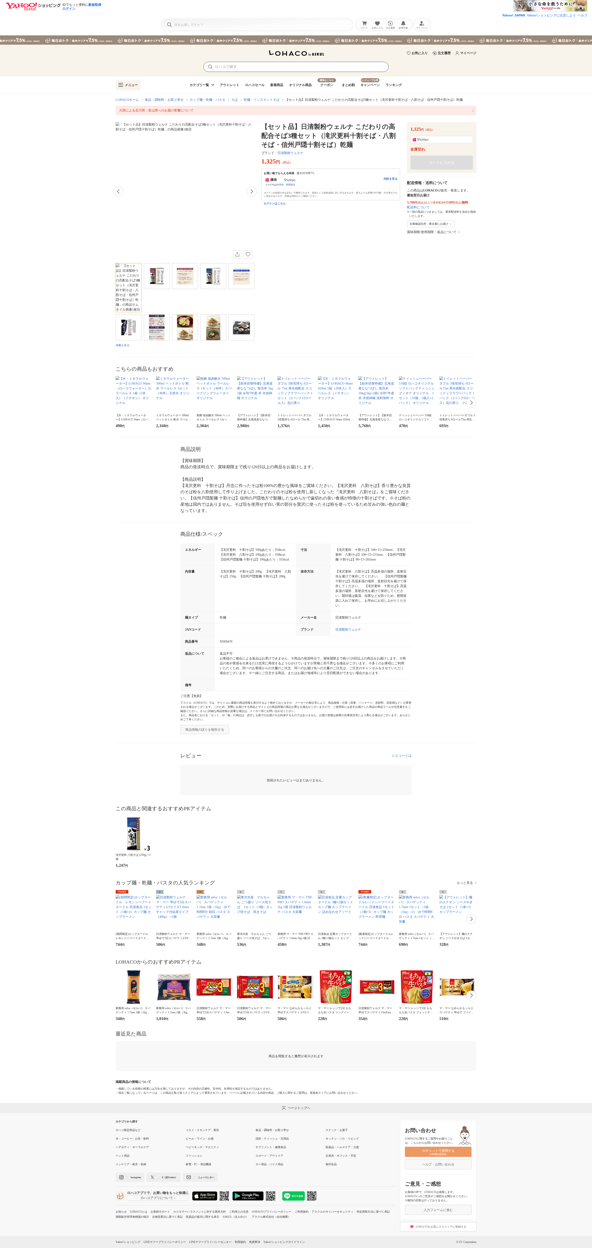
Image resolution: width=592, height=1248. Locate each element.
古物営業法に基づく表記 (167, 1216)
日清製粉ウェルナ (290, 153)
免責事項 (254, 1242)
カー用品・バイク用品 (269, 1164)
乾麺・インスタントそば (261, 100)
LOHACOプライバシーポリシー (271, 1211)
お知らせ (121, 1211)
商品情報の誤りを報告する (204, 729)
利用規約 (240, 1242)
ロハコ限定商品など (128, 1130)
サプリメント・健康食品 (271, 1147)
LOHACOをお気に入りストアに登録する (441, 1226)
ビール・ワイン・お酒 (199, 1138)
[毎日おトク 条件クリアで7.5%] (296, 40)
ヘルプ (582, 15)
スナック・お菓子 (337, 1130)
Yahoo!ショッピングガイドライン (284, 1242)
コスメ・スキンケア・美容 (202, 1130)
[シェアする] (237, 254)
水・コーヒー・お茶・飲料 (132, 1138)
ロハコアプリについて (157, 1198)
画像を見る (123, 345)
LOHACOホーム (127, 100)
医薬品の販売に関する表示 (202, 1216)
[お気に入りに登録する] (248, 254)
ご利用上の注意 (239, 1211)
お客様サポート (160, 1211)
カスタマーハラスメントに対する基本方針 (199, 1211)
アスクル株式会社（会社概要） (271, 1216)
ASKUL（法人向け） (235, 1216)
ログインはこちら (275, 203)
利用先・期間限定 (286, 184)
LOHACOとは (138, 1211)
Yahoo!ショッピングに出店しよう (551, 15)
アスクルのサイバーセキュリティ (332, 1211)
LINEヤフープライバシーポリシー (165, 1242)
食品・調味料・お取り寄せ (164, 100)
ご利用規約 (301, 1211)
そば (234, 100)
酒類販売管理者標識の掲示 (132, 1216)
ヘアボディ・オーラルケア (132, 1147)
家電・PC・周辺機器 (198, 1164)
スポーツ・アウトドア (269, 1155)
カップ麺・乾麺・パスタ (207, 100)
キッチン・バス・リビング (342, 1138)
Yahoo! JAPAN (513, 15)
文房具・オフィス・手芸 (341, 1155)
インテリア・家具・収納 (131, 1164)
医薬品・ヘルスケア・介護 (342, 1147)
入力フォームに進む (438, 1210)
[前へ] (118, 191)
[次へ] (252, 191)
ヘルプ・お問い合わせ (438, 1164)
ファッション (194, 1155)
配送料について (418, 207)
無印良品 (331, 1164)
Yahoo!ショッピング (128, 1242)
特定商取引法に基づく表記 (373, 1211)
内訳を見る (391, 178)
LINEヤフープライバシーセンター (210, 1242)
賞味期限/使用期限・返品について (431, 232)
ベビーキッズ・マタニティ (202, 1147)
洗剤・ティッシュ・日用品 (272, 1138)
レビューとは (402, 755)
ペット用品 (123, 1155)
